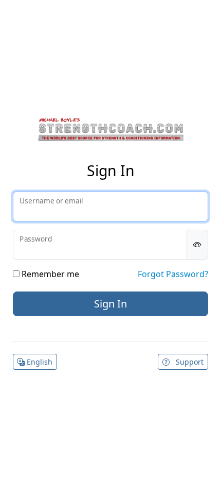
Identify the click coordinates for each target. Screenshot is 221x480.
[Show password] (197, 245)
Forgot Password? (173, 274)
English (38, 362)
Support (189, 362)
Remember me (49, 274)
